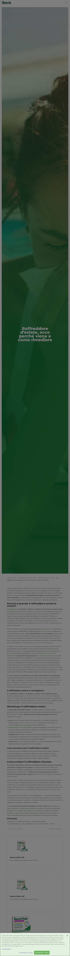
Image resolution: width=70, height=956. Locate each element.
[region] (35, 944)
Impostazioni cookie (25, 952)
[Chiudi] (67, 936)
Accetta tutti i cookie (42, 952)
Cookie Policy (6, 949)
